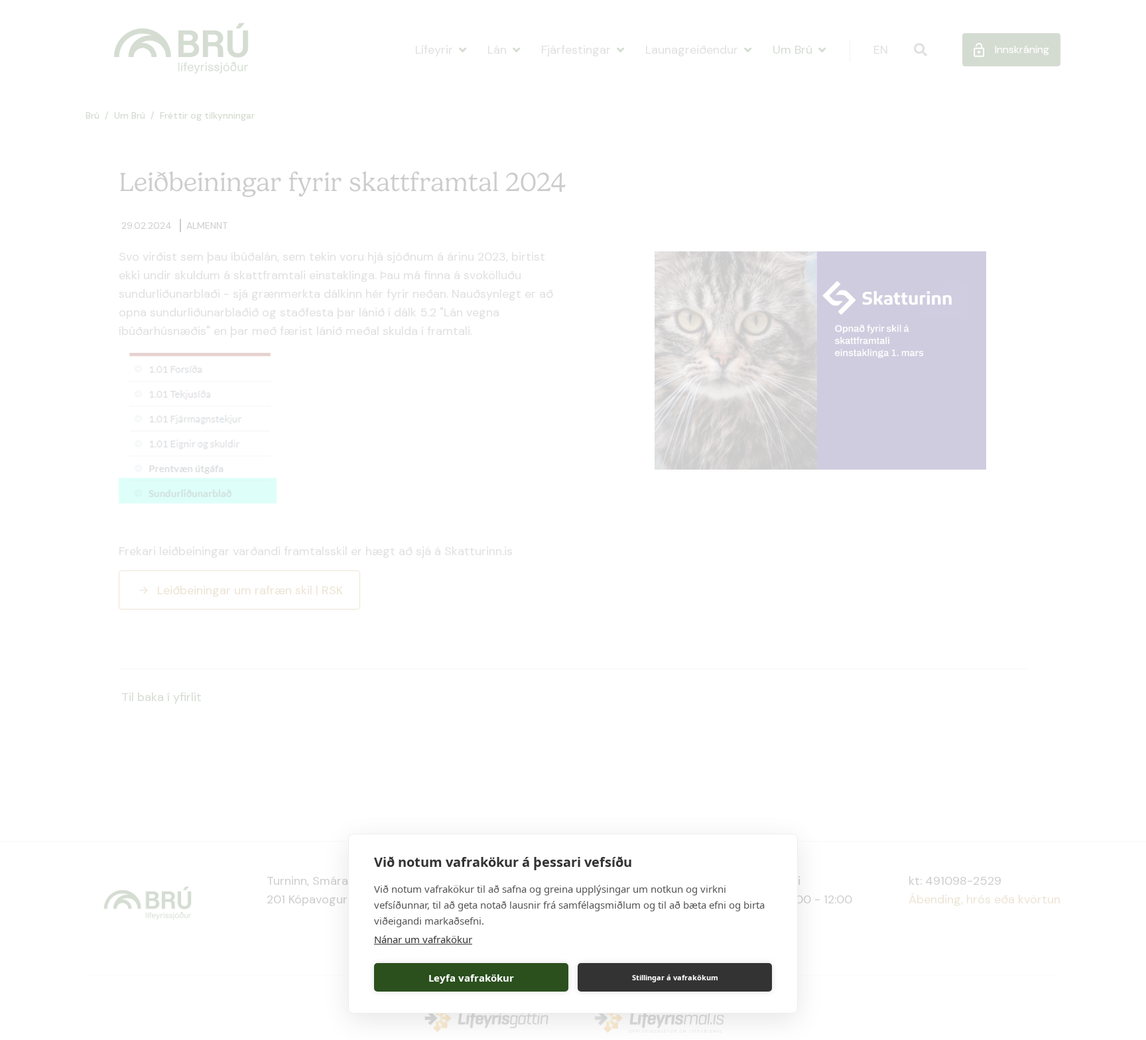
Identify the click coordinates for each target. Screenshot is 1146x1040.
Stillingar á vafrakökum (675, 977)
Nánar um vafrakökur (423, 939)
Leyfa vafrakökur (471, 977)
